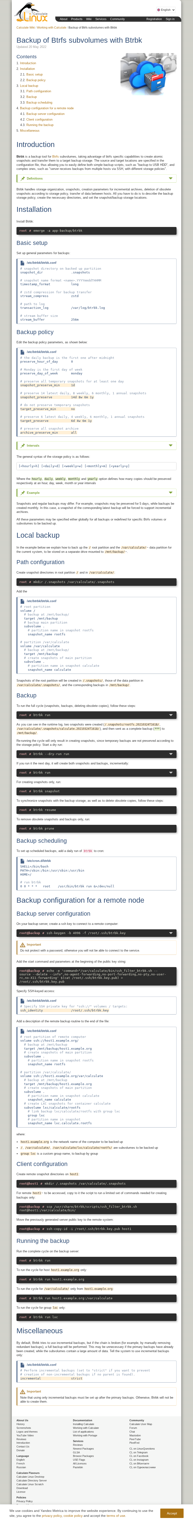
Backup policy (36, 80)
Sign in (170, 19)
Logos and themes (27, 1431)
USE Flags (79, 1459)
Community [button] (117, 19)
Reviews (21, 1439)
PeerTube (135, 1439)
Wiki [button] (89, 19)
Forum (133, 1427)
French (20, 1463)
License (20, 1491)
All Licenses (80, 1463)
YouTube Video (25, 1435)
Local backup (29, 86)
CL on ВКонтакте (139, 1463)
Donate (20, 1450)
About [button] (63, 19)
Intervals (33, 445)
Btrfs (55, 156)
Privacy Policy (24, 1501)
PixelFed (134, 1442)
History (20, 1424)
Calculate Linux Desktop (30, 1476)
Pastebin (78, 1467)
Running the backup (39, 125)
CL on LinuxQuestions (142, 1448)
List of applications (83, 1431)
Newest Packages (83, 1448)
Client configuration (39, 119)
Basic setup (34, 74)
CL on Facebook (139, 1456)
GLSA (76, 1452)
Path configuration (38, 91)
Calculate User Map (140, 1424)
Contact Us (22, 1446)
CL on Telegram (138, 1452)
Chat (132, 1431)
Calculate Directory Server (31, 1480)
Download (22, 1488)
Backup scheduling (39, 102)
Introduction (28, 63)
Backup (31, 97)
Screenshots (23, 1427)
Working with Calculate (51, 27)
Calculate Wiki (25, 27)
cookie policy (73, 1516)
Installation (27, 69)
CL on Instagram (139, 1459)
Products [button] (76, 19)
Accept (172, 1513)
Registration (154, 19)
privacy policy (52, 1516)
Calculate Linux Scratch (30, 1484)
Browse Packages (83, 1456)
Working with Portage (85, 1435)
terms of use (116, 1516)
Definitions (35, 178)
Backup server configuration (45, 114)
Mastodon (135, 1435)
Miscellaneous (30, 130)
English (20, 1459)
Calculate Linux (31, 13)
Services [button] (100, 19)
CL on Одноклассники (142, 1467)
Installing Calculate (83, 1424)
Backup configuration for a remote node (47, 108)
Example (33, 493)
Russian (21, 1467)
